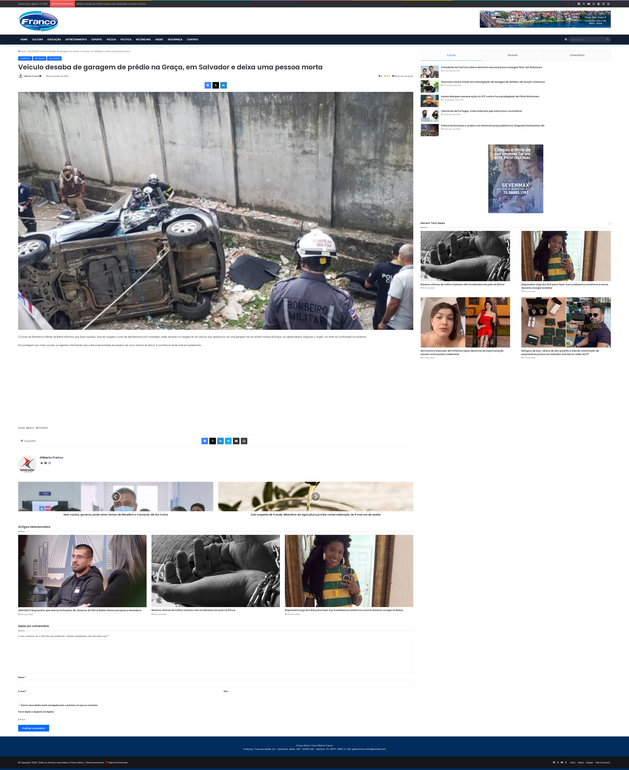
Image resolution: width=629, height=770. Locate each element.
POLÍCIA (111, 39)
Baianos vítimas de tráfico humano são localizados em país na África (193, 610)
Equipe (589, 762)
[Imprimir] (244, 441)
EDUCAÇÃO (54, 39)
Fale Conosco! (602, 762)
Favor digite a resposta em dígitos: (36, 711)
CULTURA (37, 39)
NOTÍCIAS (40, 58)
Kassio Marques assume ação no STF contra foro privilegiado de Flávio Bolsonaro (490, 96)
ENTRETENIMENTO (76, 39)
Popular (451, 55)
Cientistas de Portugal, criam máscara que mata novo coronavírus (481, 111)
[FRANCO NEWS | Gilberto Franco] (41, 21)
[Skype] (228, 441)
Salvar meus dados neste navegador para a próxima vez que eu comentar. (59, 705)
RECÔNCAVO (143, 39)
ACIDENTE (25, 58)
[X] (215, 85)
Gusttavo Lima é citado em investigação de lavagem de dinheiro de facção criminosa (493, 82)
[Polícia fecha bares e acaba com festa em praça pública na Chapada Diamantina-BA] (430, 130)
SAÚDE (159, 39)
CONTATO (192, 39)
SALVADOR (33, 51)
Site (226, 691)
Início (23, 51)
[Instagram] (49, 463)
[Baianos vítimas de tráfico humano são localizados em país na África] (216, 571)
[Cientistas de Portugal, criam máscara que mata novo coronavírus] (430, 115)
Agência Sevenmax (118, 762)
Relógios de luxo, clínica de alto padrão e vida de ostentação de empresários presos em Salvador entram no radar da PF (560, 352)
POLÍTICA (126, 39)
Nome (22, 677)
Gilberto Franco (31, 76)
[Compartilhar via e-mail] (236, 441)
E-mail (22, 691)
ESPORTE (96, 39)
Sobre (581, 762)
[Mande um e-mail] (40, 76)
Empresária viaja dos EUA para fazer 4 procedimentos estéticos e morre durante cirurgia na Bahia (344, 610)
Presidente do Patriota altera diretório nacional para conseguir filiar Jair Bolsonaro (491, 67)
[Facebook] (208, 85)
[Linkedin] (223, 85)
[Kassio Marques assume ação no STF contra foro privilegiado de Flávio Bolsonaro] (430, 101)
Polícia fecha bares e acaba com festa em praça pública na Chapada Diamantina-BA (492, 125)
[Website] (42, 463)
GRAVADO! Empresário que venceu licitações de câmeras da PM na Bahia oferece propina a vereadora (79, 610)
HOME (24, 39)
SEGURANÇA (175, 39)
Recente (513, 55)
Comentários (577, 55)
